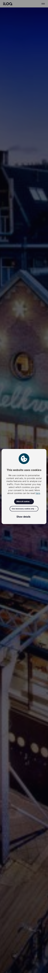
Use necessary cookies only (23, 509)
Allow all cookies (23, 501)
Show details (23, 516)
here (38, 493)
